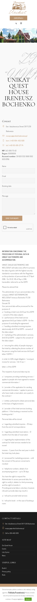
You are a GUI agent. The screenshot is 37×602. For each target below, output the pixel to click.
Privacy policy (6, 571)
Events (4, 549)
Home (15, 39)
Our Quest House (7, 545)
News (3, 556)
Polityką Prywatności (16, 592)
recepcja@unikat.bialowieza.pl (16, 136)
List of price (5, 552)
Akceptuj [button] (28, 599)
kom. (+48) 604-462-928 (15, 140)
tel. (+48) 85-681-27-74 (14, 145)
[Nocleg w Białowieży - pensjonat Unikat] (18, 7)
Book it (4, 568)
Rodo (3, 575)
